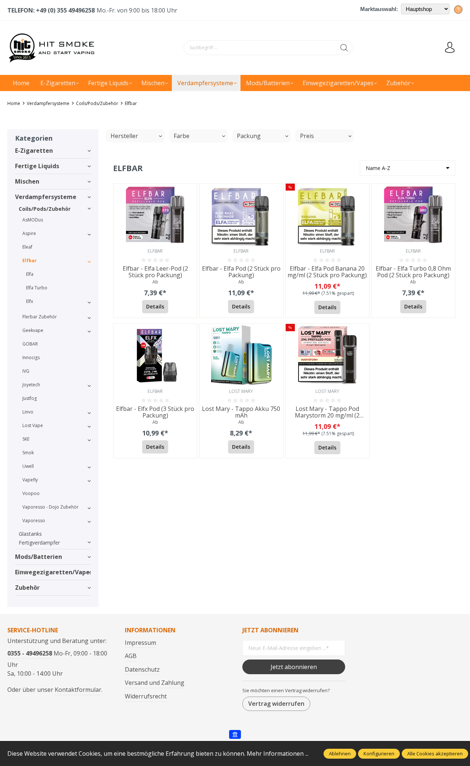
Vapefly (30, 480)
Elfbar (29, 260)
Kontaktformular (78, 690)
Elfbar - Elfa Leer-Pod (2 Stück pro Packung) (155, 272)
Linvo (27, 412)
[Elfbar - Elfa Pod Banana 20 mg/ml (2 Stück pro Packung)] (327, 215)
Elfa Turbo (36, 288)
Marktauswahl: (379, 9)
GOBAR (30, 344)
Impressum (140, 643)
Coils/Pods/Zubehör (44, 208)
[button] (189, 190)
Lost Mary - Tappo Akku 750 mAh (241, 412)
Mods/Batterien (38, 557)
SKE (25, 439)
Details (155, 306)
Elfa (29, 274)
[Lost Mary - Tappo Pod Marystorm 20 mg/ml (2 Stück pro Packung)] (327, 355)
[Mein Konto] (449, 48)
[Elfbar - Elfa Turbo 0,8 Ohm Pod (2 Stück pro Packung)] (413, 215)
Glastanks (30, 533)
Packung (249, 136)
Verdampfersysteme (45, 197)
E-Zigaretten (34, 151)
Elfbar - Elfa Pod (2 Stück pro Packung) (241, 272)
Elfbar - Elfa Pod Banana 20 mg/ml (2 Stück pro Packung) (327, 272)
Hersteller (124, 136)
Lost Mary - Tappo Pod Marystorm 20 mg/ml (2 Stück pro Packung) (327, 412)
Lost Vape (32, 425)
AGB (131, 656)
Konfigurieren (379, 753)
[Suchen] (344, 47)
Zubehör (27, 587)
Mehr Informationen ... (277, 753)
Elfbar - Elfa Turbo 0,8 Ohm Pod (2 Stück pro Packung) (413, 272)
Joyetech (31, 385)
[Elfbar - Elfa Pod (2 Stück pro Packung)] (241, 215)
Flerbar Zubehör (39, 317)
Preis (307, 136)
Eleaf (27, 247)
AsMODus (32, 220)
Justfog (29, 398)
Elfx (29, 301)
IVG (25, 371)
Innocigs (31, 357)
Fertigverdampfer (39, 542)
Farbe (181, 136)
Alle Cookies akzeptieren (435, 753)
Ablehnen (340, 753)
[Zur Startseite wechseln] (53, 48)
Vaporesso (33, 520)
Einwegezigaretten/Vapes (53, 572)
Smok (28, 452)
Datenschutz (142, 669)
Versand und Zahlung (154, 683)
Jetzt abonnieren (294, 667)
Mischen (27, 181)
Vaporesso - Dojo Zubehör (50, 507)
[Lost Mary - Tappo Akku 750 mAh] (241, 355)
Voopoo (31, 493)
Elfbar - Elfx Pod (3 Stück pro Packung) (155, 412)
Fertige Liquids (37, 166)
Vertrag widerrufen (276, 704)
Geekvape (32, 330)
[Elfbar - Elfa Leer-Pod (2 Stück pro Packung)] (155, 215)
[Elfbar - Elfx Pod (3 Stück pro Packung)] (155, 355)
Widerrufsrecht (146, 696)
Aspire (29, 233)
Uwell (28, 466)
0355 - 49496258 (29, 653)
